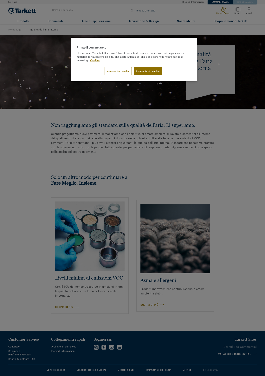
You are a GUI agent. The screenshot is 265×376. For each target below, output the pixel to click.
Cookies (95, 60)
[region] (134, 60)
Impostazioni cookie (118, 71)
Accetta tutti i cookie (148, 71)
